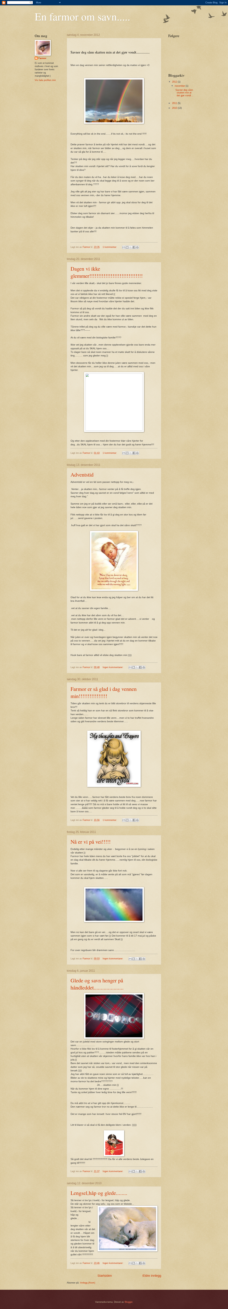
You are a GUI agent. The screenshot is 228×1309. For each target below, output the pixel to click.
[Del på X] (130, 247)
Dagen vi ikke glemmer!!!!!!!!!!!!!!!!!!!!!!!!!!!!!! (107, 272)
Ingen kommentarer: (113, 667)
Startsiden (104, 1275)
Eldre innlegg (151, 1275)
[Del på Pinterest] (137, 247)
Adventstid (82, 474)
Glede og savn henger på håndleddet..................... (97, 984)
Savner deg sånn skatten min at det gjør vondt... (183, 93)
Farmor (42, 58)
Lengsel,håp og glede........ (99, 1192)
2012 (175, 81)
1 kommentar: (110, 247)
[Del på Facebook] (134, 247)
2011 (175, 103)
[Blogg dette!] (127, 247)
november (180, 86)
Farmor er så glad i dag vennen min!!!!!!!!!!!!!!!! (104, 692)
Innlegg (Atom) (87, 1282)
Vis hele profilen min (45, 80)
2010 (175, 108)
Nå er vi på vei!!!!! (91, 841)
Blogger (128, 1302)
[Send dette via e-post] (124, 247)
